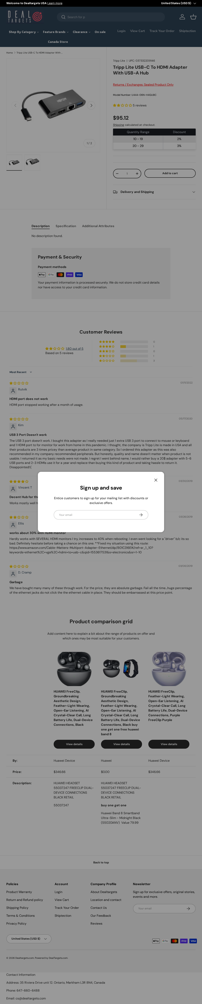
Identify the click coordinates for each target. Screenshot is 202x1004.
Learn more (54, 3)
